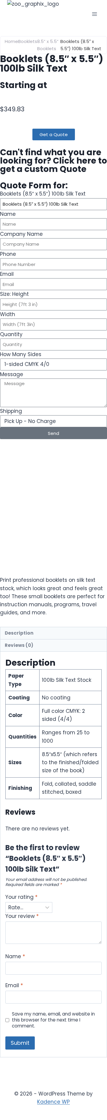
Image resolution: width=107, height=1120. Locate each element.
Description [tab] (19, 633)
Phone (8, 254)
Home (11, 41)
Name (8, 214)
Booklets (27, 41)
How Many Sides (20, 354)
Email (7, 274)
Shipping (11, 411)
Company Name (21, 234)
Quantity (11, 334)
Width (7, 314)
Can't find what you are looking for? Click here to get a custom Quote (53, 161)
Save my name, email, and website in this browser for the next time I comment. (53, 1020)
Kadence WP (53, 1101)
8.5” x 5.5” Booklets (48, 45)
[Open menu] (94, 14)
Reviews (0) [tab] (19, 645)
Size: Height (14, 294)
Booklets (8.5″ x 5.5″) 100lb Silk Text (43, 193)
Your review (22, 916)
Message (11, 374)
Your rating (21, 897)
